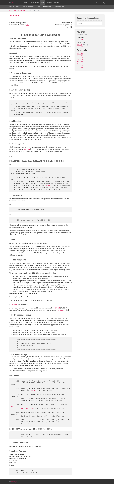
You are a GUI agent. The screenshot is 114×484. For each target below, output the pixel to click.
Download (49, 3)
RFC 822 (14, 305)
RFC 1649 (80, 61)
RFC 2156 (80, 63)
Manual (38, 6)
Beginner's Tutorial (15, 6)
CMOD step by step (59, 6)
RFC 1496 (80, 39)
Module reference (28, 6)
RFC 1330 (80, 54)
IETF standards (47, 6)
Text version (13, 15)
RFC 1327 (27, 149)
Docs (42, 3)
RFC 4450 (80, 67)
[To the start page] (13, 481)
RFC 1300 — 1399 (34, 10)
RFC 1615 (80, 57)
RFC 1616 (80, 59)
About (26, 3)
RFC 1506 (80, 56)
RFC (28, 10)
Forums (56, 3)
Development (34, 3)
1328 (27, 25)
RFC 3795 (80, 65)
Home (10, 10)
